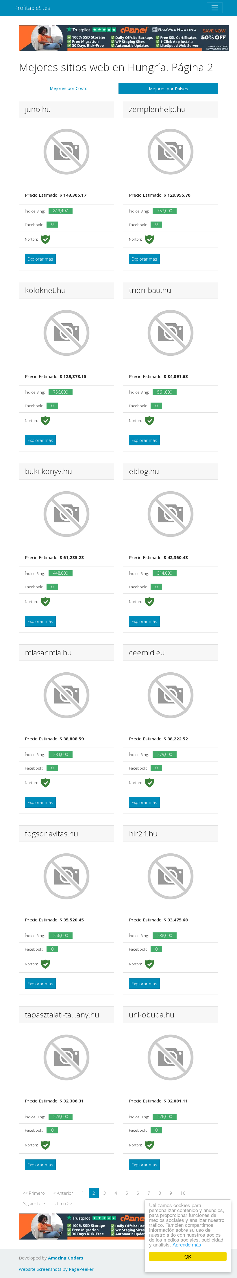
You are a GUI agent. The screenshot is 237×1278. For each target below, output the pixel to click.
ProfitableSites (32, 7)
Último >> (62, 1203)
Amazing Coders (65, 1258)
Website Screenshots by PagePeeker (56, 1269)
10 (183, 1193)
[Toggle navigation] (215, 7)
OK (187, 1256)
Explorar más (40, 259)
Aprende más (187, 1244)
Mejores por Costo (69, 88)
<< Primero (34, 1193)
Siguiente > (34, 1203)
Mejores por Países (168, 88)
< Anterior (63, 1193)
